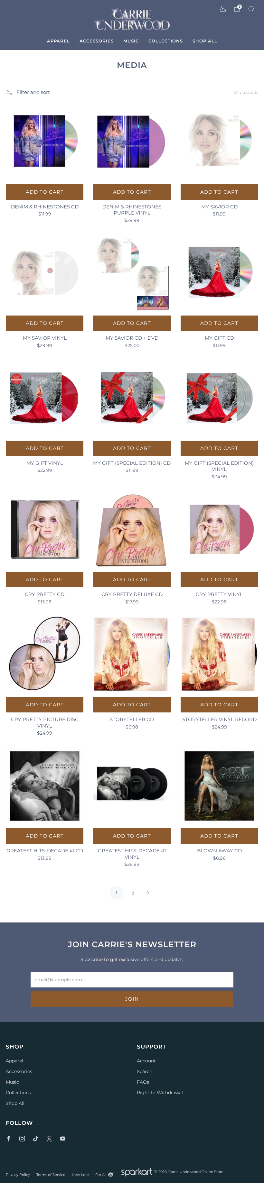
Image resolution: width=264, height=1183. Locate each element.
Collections (165, 40)
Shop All (205, 40)
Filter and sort (33, 92)
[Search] (251, 8)
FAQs (143, 1082)
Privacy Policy (18, 1174)
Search (144, 1071)
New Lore (80, 1174)
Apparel (58, 40)
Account (146, 1061)
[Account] (223, 8)
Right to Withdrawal (160, 1093)
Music (131, 40)
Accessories (97, 40)
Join (132, 999)
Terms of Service (50, 1174)
